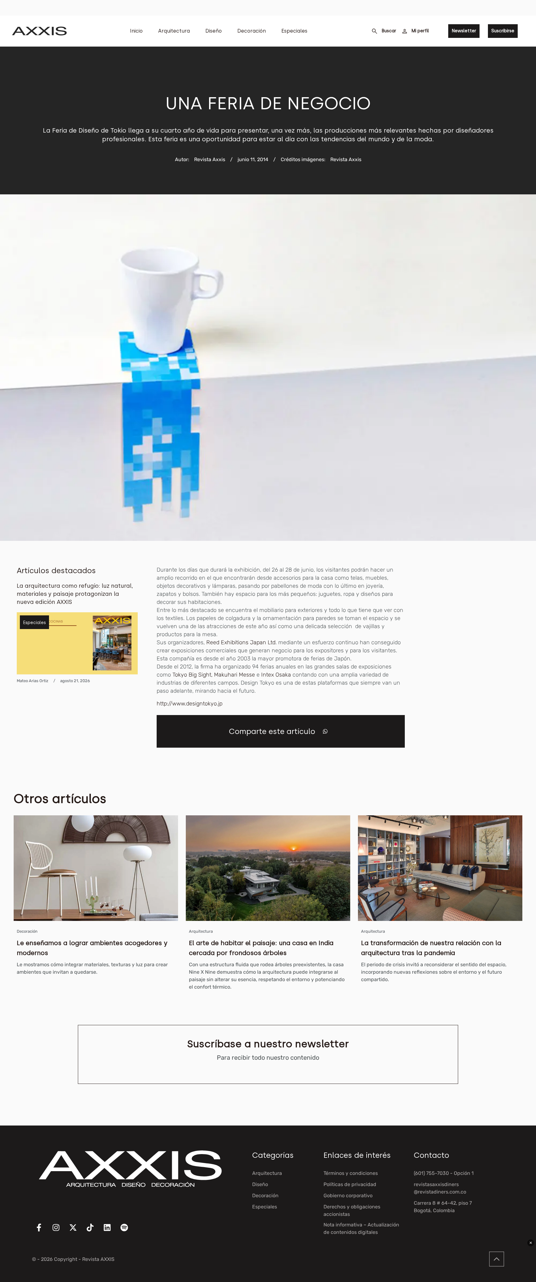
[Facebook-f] (43, 1231)
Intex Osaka (276, 674)
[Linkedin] (111, 1231)
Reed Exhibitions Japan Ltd (240, 642)
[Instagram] (60, 1231)
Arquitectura (174, 31)
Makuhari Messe (234, 674)
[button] (325, 731)
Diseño (213, 31)
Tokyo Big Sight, (192, 674)
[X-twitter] (77, 1231)
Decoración (251, 31)
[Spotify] (128, 1231)
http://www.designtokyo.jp (189, 703)
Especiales (294, 31)
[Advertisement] (472, 659)
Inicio (136, 31)
